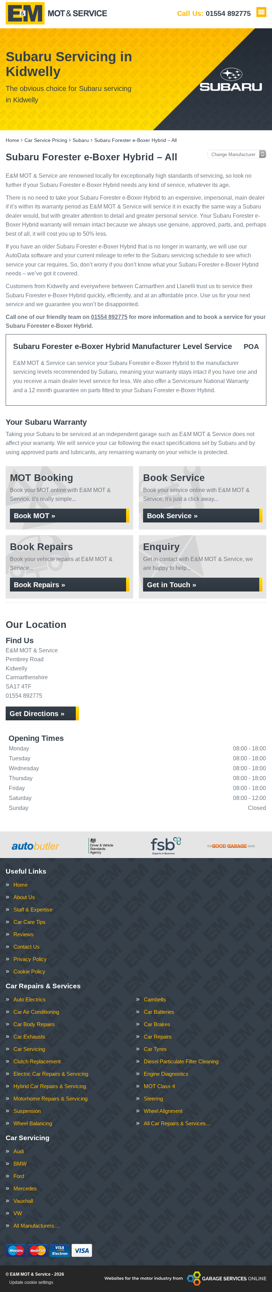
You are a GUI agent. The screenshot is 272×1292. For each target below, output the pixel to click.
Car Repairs (158, 1036)
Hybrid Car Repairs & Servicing (49, 1086)
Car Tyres (155, 1049)
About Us (24, 897)
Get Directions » (37, 714)
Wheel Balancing (32, 1123)
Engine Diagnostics (166, 1073)
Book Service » (172, 516)
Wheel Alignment (163, 1111)
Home (20, 884)
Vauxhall (23, 1201)
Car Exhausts (29, 1036)
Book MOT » (34, 516)
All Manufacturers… (36, 1225)
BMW (20, 1163)
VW (17, 1213)
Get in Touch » (171, 585)
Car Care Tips (29, 922)
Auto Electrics (29, 999)
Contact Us (26, 946)
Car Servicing (29, 1049)
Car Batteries (159, 1011)
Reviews (23, 934)
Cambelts (155, 999)
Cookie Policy (29, 971)
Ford (18, 1176)
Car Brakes (157, 1024)
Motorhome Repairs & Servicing (50, 1098)
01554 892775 (214, 13)
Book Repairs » (39, 585)
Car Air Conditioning (36, 1011)
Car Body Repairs (34, 1024)
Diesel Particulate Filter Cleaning (181, 1061)
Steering (153, 1098)
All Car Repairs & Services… (177, 1123)
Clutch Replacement (37, 1061)
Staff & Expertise (32, 909)
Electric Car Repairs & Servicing (50, 1073)
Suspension (27, 1111)
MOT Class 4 (159, 1086)
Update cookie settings (31, 1282)
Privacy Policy (30, 959)
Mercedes (25, 1188)
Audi (18, 1151)
